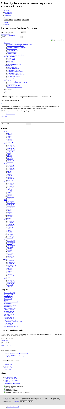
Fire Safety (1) (8, 324)
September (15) (11, 265)
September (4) (11, 169)
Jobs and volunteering (10, 81)
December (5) (11, 260)
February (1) (10, 140)
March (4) (10, 215)
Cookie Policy (8, 13)
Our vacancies (11, 84)
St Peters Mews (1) (9, 311)
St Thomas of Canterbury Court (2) (13, 321)
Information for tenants (13, 70)
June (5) (9, 134)
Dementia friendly (12, 52)
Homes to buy (11, 59)
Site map (6, 10)
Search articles (6, 124)
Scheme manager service (14, 64)
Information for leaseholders (14, 73)
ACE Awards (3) (8, 312)
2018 (5, 279)
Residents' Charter (12, 67)
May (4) (9, 192)
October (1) (10, 224)
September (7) (11, 225)
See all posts (4, 116)
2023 (5, 181)
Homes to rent (11, 58)
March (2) (10, 159)
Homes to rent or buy (9, 56)
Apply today (10, 62)
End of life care (11, 53)
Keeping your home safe (14, 76)
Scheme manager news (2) (11, 302)
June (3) (9, 230)
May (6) (9, 156)
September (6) (11, 245)
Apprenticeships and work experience (17, 82)
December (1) (11, 280)
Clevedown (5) (8, 299)
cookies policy (15, 401)
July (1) (9, 153)
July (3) (9, 189)
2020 (5, 239)
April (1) (9, 137)
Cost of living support (13, 68)
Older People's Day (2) (10, 320)
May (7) (9, 136)
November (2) (11, 147)
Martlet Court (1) (8, 300)
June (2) (9, 250)
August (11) (10, 266)
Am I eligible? (11, 61)
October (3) (10, 148)
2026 (5, 131)
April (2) (9, 157)
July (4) (9, 133)
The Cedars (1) (8, 315)
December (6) (11, 241)
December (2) (11, 145)
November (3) (11, 166)
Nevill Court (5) (8, 323)
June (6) (9, 210)
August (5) (10, 207)
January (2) (10, 198)
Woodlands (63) (8, 296)
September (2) (11, 150)
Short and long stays (12, 50)
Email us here (4, 340)
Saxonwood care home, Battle (15, 46)
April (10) (10, 253)
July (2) (9, 171)
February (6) (10, 256)
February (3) (10, 236)
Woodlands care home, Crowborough (17, 47)
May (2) (9, 174)
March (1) (10, 139)
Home (5, 91)
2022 (5, 200)
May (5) (9, 251)
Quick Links (4, 37)
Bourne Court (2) (8, 297)
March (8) (10, 254)
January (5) (10, 180)
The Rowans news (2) (10, 308)
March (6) (10, 195)
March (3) (10, 177)
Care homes (7, 43)
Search (2, 32)
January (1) (10, 277)
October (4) (10, 244)
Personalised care (12, 49)
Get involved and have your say (15, 74)
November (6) (11, 242)
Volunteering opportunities (14, 87)
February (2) (10, 178)
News (5, 79)
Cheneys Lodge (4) (9, 309)
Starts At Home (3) (9, 317)
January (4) (10, 142)
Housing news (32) (9, 303)
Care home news (10, 114)
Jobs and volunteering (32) (11, 326)
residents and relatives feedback (15, 55)
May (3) (9, 231)
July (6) (9, 248)
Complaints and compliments (15, 71)
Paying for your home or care (15, 77)
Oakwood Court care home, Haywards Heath (19, 44)
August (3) (10, 187)
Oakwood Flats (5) (9, 314)
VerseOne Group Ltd (13, 407)
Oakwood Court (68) (9, 293)
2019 (5, 259)
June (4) (9, 172)
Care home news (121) (10, 305)
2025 (5, 143)
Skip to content (8, 12)
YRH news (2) (8, 306)
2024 (5, 163)
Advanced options (5, 34)
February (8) (10, 160)
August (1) (10, 151)
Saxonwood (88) (8, 294)
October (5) (10, 168)
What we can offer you (13, 85)
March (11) (10, 235)
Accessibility (7, 15)
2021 (5, 219)
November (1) (11, 184)
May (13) (9, 271)
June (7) (9, 154)
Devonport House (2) (9, 318)
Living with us (8, 65)
